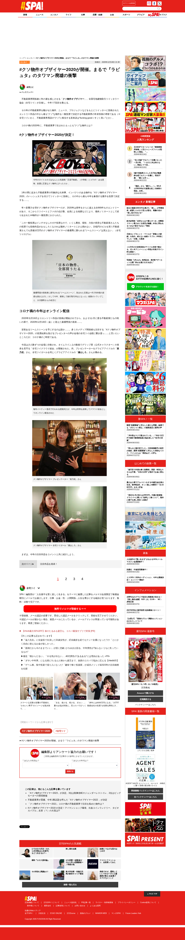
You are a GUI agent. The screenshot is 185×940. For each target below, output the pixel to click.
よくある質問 (95, 906)
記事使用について (63, 906)
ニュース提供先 (70, 902)
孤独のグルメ (85, 913)
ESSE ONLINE (56, 913)
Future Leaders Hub (133, 913)
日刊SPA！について (52, 902)
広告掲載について (32, 902)
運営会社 (48, 906)
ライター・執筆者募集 (104, 902)
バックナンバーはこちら (145, 705)
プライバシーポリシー (127, 902)
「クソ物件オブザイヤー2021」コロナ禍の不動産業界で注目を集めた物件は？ (66, 804)
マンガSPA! (116, 913)
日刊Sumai (71, 913)
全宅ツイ (61, 731)
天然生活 (42, 913)
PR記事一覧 (86, 902)
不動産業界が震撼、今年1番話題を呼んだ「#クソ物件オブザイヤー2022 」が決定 (67, 800)
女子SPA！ (29, 913)
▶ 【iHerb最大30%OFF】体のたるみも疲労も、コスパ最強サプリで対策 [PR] (57, 631)
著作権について (33, 906)
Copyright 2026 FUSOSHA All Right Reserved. (43, 919)
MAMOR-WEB (101, 913)
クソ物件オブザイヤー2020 (36, 731)
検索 (158, 8)
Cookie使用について (148, 902)
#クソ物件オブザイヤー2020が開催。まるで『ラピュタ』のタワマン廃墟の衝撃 (60, 740)
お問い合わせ (80, 906)
